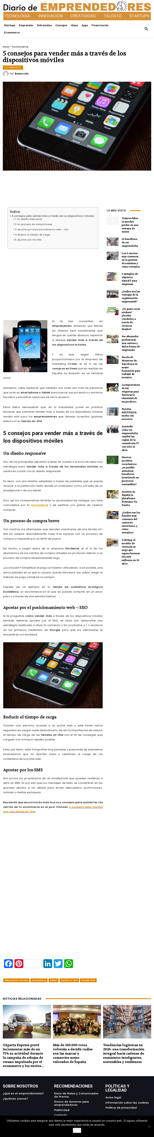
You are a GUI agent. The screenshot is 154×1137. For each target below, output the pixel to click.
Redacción (22, 73)
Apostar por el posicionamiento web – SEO (43, 229)
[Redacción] (6, 74)
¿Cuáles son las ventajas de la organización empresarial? (131, 296)
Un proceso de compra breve (34, 224)
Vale (77, 1130)
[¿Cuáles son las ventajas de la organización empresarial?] (113, 294)
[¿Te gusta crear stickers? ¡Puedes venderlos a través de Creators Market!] (113, 311)
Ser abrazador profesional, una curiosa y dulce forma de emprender (131, 343)
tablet (53, 980)
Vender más (88, 980)
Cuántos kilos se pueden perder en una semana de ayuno (130, 225)
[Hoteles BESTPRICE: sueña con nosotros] (113, 411)
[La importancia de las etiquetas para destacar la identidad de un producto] (113, 387)
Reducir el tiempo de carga (34, 234)
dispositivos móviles (16, 980)
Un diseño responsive (29, 219)
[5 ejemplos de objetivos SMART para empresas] (113, 276)
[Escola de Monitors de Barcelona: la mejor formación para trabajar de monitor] (113, 360)
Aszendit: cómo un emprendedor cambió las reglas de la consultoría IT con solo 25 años (130, 438)
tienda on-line (69, 980)
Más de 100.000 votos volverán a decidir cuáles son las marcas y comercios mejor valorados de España (73, 1053)
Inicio (6, 47)
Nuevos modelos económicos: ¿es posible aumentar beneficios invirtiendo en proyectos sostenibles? (130, 471)
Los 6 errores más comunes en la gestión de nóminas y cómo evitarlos (131, 260)
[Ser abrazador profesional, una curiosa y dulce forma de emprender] (113, 339)
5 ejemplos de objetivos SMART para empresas (130, 279)
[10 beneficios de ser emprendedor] (113, 241)
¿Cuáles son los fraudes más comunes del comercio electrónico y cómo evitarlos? (131, 522)
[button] (146, 29)
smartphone (39, 980)
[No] (149, 1126)
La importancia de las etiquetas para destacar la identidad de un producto (131, 393)
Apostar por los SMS (29, 239)
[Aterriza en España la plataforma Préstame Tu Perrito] (113, 494)
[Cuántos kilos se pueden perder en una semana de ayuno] (113, 221)
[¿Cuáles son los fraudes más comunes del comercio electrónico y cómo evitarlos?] (113, 515)
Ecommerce (20, 47)
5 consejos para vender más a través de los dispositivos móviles (53, 216)
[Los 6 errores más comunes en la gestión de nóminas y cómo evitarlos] (113, 256)
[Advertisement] (53, 279)
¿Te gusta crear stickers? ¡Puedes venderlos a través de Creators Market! (131, 319)
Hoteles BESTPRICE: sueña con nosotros (129, 414)
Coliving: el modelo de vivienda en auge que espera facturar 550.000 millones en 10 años (131, 551)
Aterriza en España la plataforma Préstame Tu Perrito (129, 498)
